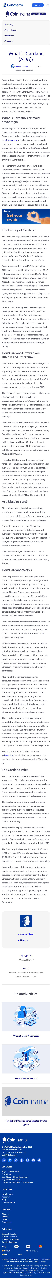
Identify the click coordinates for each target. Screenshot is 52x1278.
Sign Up (38, 5)
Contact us (6, 1222)
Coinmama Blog (8, 1202)
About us (5, 1214)
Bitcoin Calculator (9, 1236)
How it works (7, 1194)
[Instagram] (28, 1161)
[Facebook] (22, 1161)
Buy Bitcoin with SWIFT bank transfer (17, 1182)
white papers (11, 140)
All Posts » (23, 940)
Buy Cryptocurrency (10, 1171)
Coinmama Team (26, 934)
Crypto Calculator (9, 1234)
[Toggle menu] (47, 5)
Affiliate (5, 1216)
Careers (5, 1219)
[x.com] (10, 1161)
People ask (9, 35)
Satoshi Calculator (9, 1242)
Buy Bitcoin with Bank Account (14, 1177)
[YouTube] (33, 1161)
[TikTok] (39, 1161)
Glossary (8, 41)
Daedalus (8, 755)
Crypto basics (10, 30)
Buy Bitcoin (6, 1174)
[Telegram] (16, 1161)
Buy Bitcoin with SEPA (11, 1179)
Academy (8, 24)
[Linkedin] (4, 1161)
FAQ (4, 1199)
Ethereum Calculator (10, 1239)
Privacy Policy (28, 1262)
